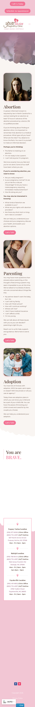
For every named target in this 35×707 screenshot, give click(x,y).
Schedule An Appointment (18, 11)
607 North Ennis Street (17, 538)
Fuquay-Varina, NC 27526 (17, 540)
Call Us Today (17, 4)
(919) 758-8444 (12, 557)
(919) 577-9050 (12, 532)
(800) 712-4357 (12, 535)
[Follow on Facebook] (15, 683)
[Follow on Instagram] (19, 683)
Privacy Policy (18, 698)
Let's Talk (9, 232)
